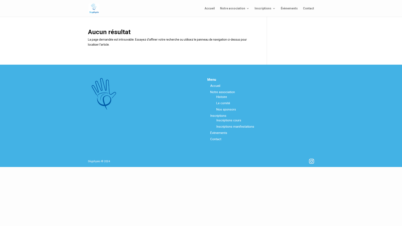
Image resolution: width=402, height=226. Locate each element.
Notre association (232, 8)
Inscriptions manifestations (235, 126)
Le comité (223, 103)
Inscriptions (263, 8)
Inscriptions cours (228, 120)
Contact (308, 8)
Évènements (289, 8)
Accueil (210, 8)
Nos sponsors (226, 109)
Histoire (221, 97)
